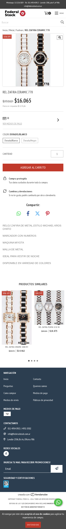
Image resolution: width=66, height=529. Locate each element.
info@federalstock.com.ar (19, 434)
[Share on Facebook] (28, 213)
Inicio (5, 30)
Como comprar (10, 393)
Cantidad (7, 153)
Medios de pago (40, 393)
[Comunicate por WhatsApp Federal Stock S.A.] (58, 502)
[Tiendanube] (33, 495)
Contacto (37, 379)
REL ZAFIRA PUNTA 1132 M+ (49, 327)
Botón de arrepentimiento (33, 507)
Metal (11, 30)
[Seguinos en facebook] (6, 453)
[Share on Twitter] (37, 213)
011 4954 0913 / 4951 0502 (19, 428)
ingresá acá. (52, 503)
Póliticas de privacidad (43, 400)
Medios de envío (11, 400)
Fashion (19, 30)
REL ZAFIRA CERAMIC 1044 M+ (16, 347)
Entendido (33, 524)
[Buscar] (62, 22)
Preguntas (8, 386)
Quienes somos (40, 386)
